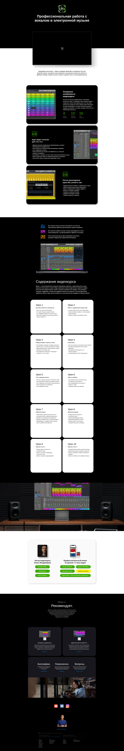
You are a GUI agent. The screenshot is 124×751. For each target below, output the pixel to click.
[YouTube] (64, 740)
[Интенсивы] (40, 745)
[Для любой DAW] (52, 741)
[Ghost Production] (40, 746)
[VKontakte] (65, 741)
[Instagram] (65, 743)
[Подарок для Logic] (52, 740)
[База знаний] (51, 743)
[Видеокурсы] (41, 740)
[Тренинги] (40, 741)
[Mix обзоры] (41, 747)
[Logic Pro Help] (79, 641)
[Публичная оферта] (77, 741)
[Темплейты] (40, 744)
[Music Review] (51, 742)
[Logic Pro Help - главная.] (39, 733)
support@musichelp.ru (57, 736)
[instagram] (67, 707)
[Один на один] (41, 743)
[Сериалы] (40, 742)
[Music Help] (62, 603)
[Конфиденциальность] (76, 740)
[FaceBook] (64, 742)
